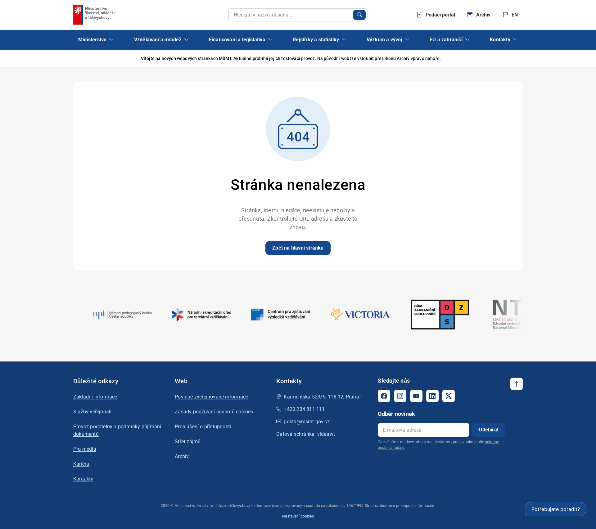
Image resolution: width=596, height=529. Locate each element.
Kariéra (81, 464)
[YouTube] (416, 396)
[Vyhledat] (359, 15)
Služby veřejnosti (92, 412)
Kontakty (83, 479)
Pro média (84, 449)
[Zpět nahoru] (516, 384)
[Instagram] (400, 396)
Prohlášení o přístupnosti (203, 427)
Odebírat (489, 430)
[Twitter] (448, 396)
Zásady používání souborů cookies (214, 412)
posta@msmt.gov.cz (306, 422)
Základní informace (95, 397)
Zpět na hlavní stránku (297, 248)
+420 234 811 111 (304, 409)
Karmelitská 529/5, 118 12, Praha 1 (323, 397)
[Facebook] (384, 396)
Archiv (182, 456)
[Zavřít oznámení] (518, 58)
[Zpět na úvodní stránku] (95, 15)
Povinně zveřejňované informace (211, 397)
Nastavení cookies (298, 516)
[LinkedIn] (432, 396)
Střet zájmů (188, 441)
